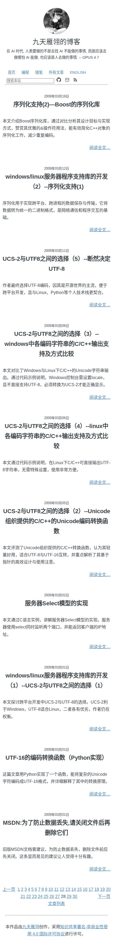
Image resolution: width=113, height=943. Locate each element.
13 (67, 889)
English (78, 72)
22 (28, 896)
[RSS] (75, 79)
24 (40, 896)
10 (50, 889)
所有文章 (56, 72)
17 (91, 889)
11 (56, 889)
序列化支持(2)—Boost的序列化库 (56, 104)
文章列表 (56, 903)
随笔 (39, 72)
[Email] (67, 79)
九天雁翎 (30, 927)
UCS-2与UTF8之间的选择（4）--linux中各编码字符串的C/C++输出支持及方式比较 (56, 436)
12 (62, 889)
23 (34, 896)
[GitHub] (59, 79)
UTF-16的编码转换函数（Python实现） (56, 757)
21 (22, 896)
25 (46, 896)
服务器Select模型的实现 (56, 603)
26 (51, 896)
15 (79, 889)
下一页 (104, 896)
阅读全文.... (99, 147)
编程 (25, 72)
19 (102, 889)
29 (69, 896)
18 (96, 889)
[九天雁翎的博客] (56, 21)
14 (73, 889)
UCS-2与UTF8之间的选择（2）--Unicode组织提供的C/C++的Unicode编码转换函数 (56, 521)
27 (57, 896)
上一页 (9, 889)
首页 (11, 72)
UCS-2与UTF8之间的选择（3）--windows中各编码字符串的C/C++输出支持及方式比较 (56, 344)
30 (75, 896)
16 (85, 889)
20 (108, 889)
